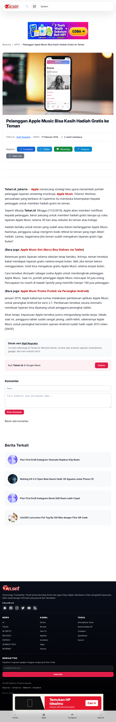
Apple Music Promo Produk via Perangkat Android (54, 291)
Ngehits (43, 635)
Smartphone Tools (85, 622)
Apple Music (65, 194)
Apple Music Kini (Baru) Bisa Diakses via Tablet (52, 249)
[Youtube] (29, 608)
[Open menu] (34, 6)
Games (43, 649)
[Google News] (4, 608)
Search (81, 640)
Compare (82, 631)
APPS (17, 44)
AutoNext (44, 640)
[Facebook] (10, 608)
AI (3, 622)
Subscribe (58, 674)
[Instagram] (16, 608)
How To (43, 631)
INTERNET (6, 649)
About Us (6, 688)
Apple (35, 189)
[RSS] (35, 608)
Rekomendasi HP (85, 627)
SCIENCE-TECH (9, 644)
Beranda (6, 44)
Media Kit (27, 688)
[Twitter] (23, 608)
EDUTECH (6, 635)
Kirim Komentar (14, 412)
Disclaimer (37, 688)
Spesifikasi (82, 635)
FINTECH (6, 640)
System (44, 6)
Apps (42, 644)
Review (43, 627)
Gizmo (43, 622)
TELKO (5, 627)
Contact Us (16, 688)
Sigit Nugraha (23, 137)
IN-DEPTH (6, 631)
